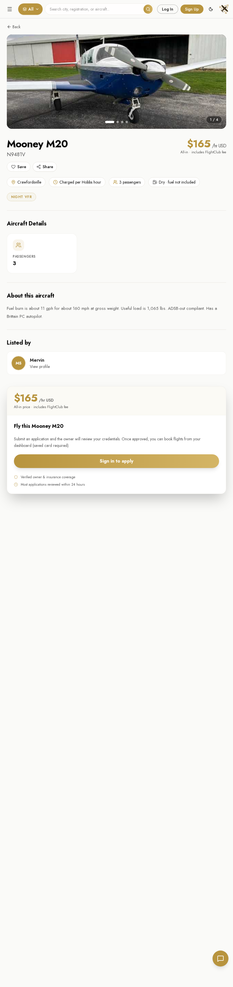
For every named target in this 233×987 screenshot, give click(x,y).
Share (48, 167)
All (31, 9)
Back (16, 27)
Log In (167, 9)
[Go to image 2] (117, 122)
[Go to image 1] (109, 122)
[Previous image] (17, 81)
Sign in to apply (116, 461)
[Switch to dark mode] (211, 9)
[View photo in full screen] (116, 81)
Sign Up (192, 9)
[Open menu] (10, 9)
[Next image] (215, 81)
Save (21, 167)
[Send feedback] (220, 958)
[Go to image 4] (127, 122)
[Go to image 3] (122, 122)
